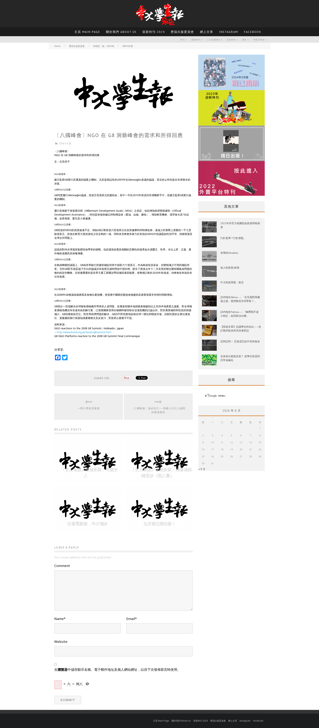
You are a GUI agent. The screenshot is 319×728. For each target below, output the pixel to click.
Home (57, 46)
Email (131, 618)
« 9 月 (201, 469)
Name (60, 618)
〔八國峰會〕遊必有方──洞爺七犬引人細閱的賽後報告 (158, 410)
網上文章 (206, 32)
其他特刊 (231, 39)
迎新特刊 (195, 39)
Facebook (252, 32)
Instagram (228, 32)
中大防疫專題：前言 (232, 282)
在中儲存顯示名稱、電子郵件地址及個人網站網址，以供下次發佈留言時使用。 (117, 669)
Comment (62, 565)
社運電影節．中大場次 (87, 523)
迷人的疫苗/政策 (229, 267)
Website (60, 641)
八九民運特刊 (213, 39)
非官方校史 (258, 39)
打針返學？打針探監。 (233, 238)
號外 (244, 39)
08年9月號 (65, 143)
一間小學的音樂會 (89, 408)
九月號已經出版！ (159, 523)
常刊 (182, 39)
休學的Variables (229, 252)
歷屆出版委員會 (182, 32)
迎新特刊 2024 (153, 32)
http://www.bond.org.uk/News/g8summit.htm (84, 332)
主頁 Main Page (87, 32)
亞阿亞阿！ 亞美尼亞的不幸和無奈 (240, 341)
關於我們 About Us (121, 32)
